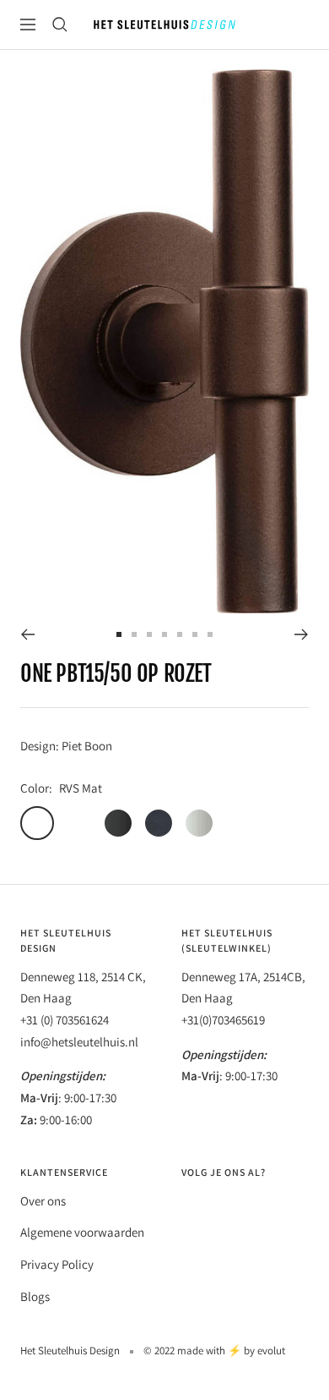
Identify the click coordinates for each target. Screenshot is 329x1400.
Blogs (35, 1296)
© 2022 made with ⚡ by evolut (214, 1350)
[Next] (301, 634)
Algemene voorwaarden (82, 1232)
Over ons (43, 1201)
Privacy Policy (57, 1264)
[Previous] (27, 634)
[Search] (59, 24)
